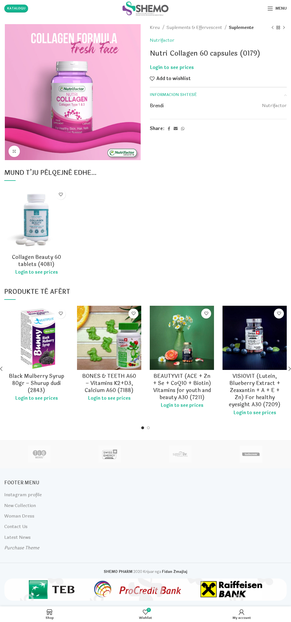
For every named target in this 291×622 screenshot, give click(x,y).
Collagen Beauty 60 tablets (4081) (36, 260)
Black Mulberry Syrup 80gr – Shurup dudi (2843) (36, 383)
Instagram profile (23, 494)
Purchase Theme (21, 547)
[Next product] (284, 27)
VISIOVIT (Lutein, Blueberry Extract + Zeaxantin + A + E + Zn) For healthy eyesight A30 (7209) (254, 390)
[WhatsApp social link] (182, 128)
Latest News (17, 537)
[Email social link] (175, 128)
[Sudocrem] (251, 454)
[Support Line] (180, 454)
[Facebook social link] (169, 128)
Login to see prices (172, 67)
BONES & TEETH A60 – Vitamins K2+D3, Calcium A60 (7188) (109, 383)
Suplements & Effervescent (195, 27)
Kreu (155, 27)
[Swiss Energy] (109, 454)
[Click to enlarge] (14, 151)
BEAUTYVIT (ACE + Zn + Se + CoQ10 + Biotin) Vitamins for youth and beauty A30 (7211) (182, 387)
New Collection (20, 505)
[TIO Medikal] (39, 454)
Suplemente (241, 27)
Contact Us (16, 526)
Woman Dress (19, 516)
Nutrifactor (162, 40)
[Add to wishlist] (61, 195)
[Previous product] (272, 27)
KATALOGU (16, 8)
